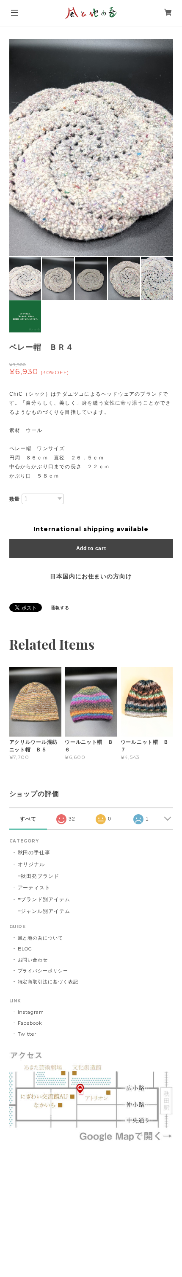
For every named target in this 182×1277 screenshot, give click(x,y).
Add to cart (91, 548)
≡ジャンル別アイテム (44, 911)
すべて (28, 819)
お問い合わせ (33, 960)
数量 (14, 499)
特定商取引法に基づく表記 (48, 982)
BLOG (25, 949)
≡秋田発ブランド (39, 876)
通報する (60, 607)
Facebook (30, 1023)
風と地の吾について (40, 938)
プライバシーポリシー (43, 971)
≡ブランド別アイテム (44, 899)
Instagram (31, 1012)
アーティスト (34, 887)
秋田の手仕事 (34, 852)
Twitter (27, 1034)
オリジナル (31, 864)
